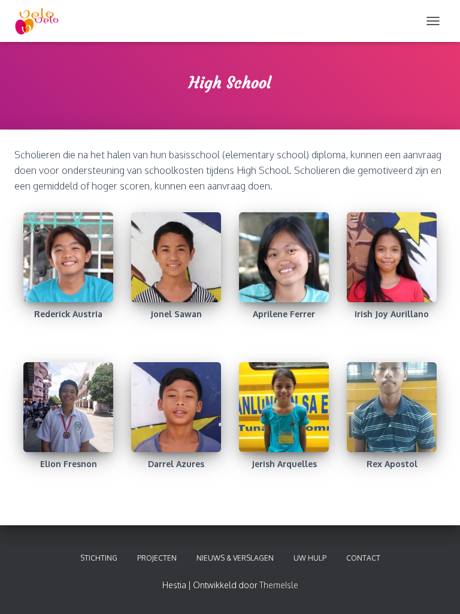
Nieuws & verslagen (235, 557)
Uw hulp (309, 557)
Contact (363, 557)
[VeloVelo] (41, 21)
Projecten (157, 557)
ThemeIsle (278, 585)
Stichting (98, 557)
